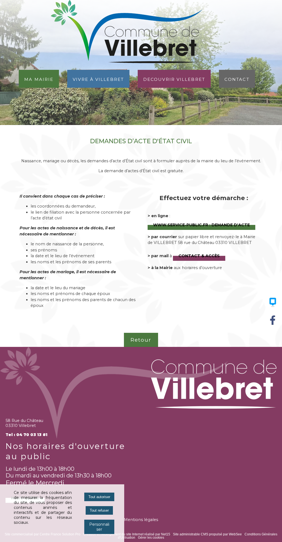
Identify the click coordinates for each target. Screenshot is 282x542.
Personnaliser (99, 527)
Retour (141, 340)
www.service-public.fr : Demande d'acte (201, 224)
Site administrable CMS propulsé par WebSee (207, 534)
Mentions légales (141, 519)
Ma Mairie (38, 78)
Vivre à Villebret (98, 78)
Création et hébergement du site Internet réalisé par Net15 (126, 534)
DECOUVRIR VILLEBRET (174, 78)
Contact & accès (199, 255)
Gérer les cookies (151, 537)
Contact (237, 78)
